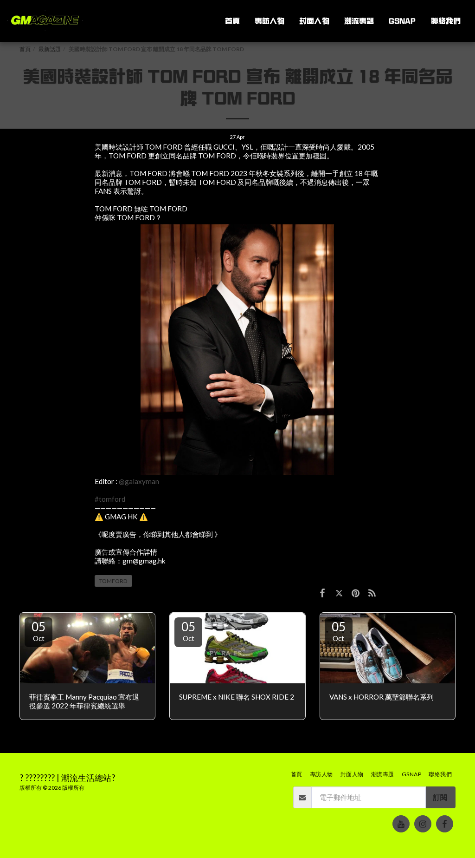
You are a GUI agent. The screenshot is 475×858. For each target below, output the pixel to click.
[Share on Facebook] (322, 592)
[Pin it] (355, 592)
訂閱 (440, 797)
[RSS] (372, 592)
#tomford (110, 499)
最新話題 (50, 49)
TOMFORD (113, 580)
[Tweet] (339, 592)
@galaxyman (139, 481)
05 (38, 630)
